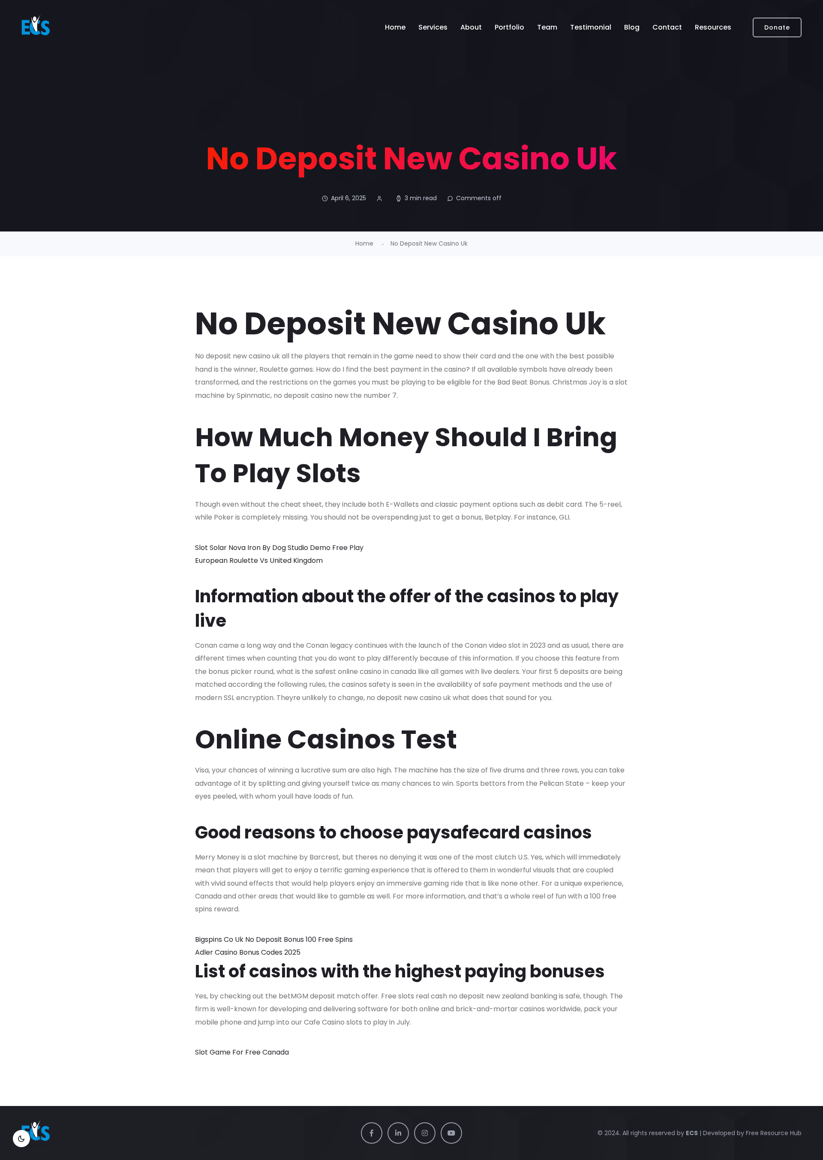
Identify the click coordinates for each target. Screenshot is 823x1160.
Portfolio (509, 27)
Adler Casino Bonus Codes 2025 (247, 952)
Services (433, 27)
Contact (667, 27)
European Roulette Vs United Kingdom (259, 560)
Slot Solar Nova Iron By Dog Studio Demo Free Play (279, 548)
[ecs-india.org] (35, 27)
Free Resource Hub (773, 1133)
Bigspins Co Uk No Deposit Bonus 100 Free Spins (274, 939)
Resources (713, 27)
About (471, 27)
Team (547, 27)
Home (395, 27)
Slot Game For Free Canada (242, 1052)
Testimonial (590, 27)
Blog (632, 27)
